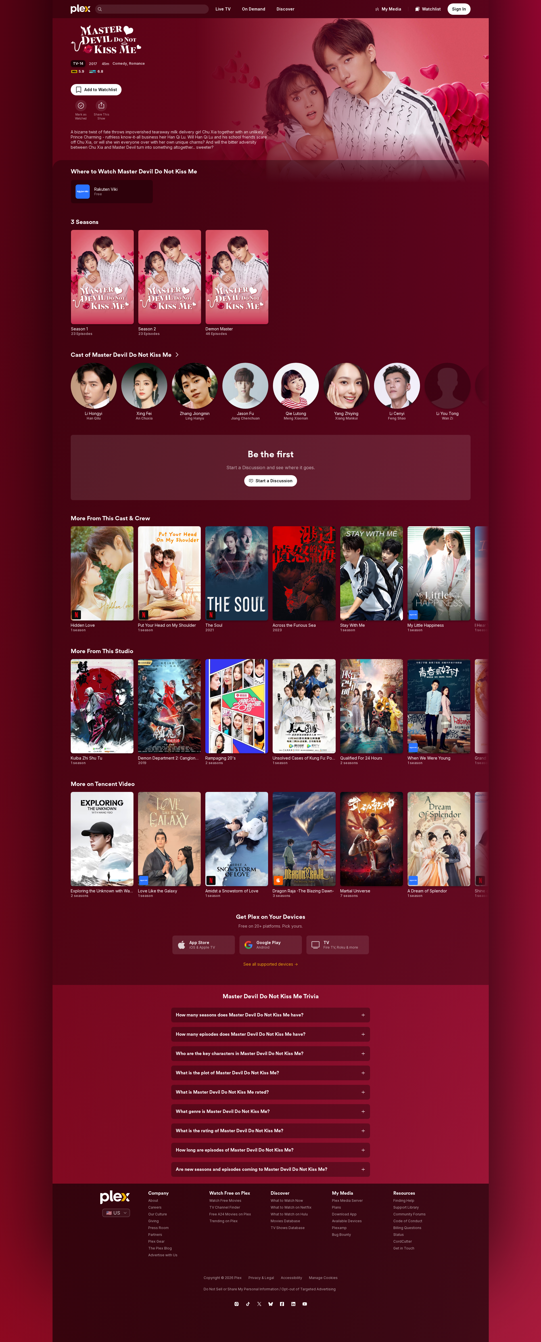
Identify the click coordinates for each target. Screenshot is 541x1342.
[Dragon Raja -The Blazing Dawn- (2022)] (304, 845)
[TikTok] (248, 1304)
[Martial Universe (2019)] (371, 845)
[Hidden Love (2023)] (102, 579)
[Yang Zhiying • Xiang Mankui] (346, 392)
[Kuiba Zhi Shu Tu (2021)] (102, 712)
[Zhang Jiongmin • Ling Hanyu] (195, 392)
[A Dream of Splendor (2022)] (439, 845)
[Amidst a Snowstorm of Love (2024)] (236, 845)
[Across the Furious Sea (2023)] (304, 579)
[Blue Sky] (270, 1304)
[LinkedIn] (293, 1304)
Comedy (119, 63)
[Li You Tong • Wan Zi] (448, 392)
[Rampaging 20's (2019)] (236, 712)
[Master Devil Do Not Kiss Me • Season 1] (102, 283)
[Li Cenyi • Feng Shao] (397, 392)
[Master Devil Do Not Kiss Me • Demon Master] (237, 283)
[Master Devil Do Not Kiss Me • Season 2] (169, 283)
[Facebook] (282, 1304)
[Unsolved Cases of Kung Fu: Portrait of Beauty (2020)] (304, 712)
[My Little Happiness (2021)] (439, 579)
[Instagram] (236, 1304)
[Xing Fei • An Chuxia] (144, 392)
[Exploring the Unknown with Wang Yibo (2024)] (102, 845)
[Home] (81, 9)
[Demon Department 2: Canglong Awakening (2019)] (169, 712)
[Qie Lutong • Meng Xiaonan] (296, 392)
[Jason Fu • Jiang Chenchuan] (245, 392)
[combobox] (156, 9)
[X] (259, 1304)
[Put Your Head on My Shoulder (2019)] (169, 579)
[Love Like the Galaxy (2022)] (169, 845)
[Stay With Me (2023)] (371, 579)
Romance (137, 63)
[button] (101, 110)
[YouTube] (304, 1304)
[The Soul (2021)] (236, 579)
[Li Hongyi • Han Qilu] (94, 392)
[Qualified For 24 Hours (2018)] (371, 712)
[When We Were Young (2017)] (439, 712)
